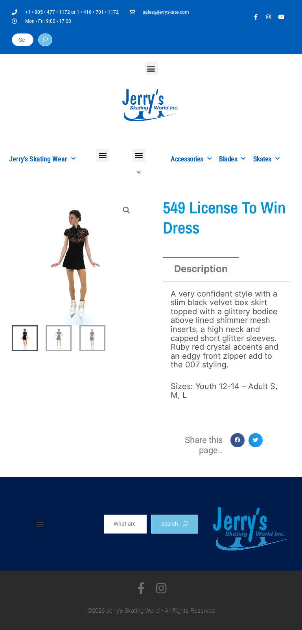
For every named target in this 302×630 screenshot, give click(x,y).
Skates (262, 159)
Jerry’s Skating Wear (38, 159)
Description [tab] (201, 268)
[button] (151, 68)
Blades (228, 159)
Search (169, 524)
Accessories (187, 159)
